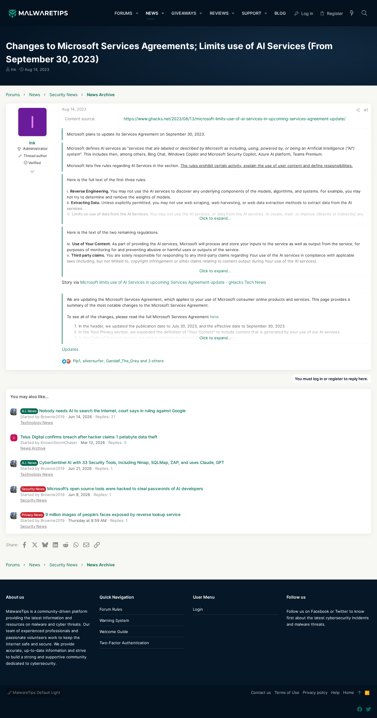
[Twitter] (298, 636)
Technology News (36, 422)
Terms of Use (287, 692)
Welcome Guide (114, 631)
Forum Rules (111, 609)
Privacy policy (315, 692)
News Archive (33, 448)
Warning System (114, 620)
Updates (70, 349)
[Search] (364, 13)
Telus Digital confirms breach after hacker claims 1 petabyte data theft (88, 436)
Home (348, 692)
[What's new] (352, 13)
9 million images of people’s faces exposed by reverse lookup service (101, 514)
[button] (137, 13)
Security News (33, 500)
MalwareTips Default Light (35, 692)
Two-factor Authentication (124, 642)
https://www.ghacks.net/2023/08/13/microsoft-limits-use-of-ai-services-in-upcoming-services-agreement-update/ (234, 118)
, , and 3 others (118, 360)
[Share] (358, 110)
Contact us (261, 692)
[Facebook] (289, 636)
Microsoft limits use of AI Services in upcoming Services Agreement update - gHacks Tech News (173, 282)
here (214, 316)
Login (198, 609)
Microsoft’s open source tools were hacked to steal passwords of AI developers (112, 488)
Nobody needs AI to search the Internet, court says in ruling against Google (104, 410)
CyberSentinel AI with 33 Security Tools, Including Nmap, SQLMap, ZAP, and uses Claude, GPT (123, 462)
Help (335, 692)
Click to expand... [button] (215, 218)
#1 (366, 110)
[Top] (359, 692)
